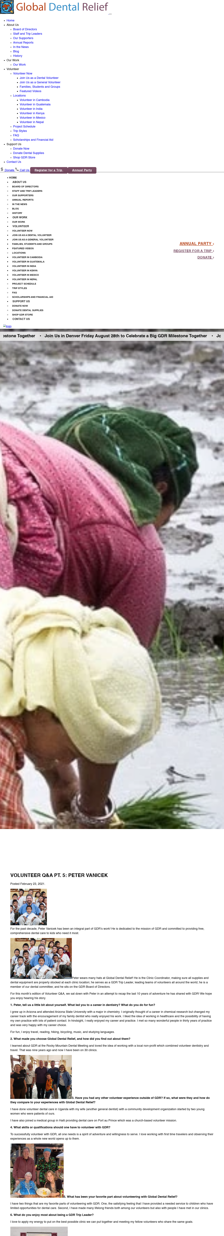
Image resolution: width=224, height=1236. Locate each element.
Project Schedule (24, 126)
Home (10, 20)
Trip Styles (20, 131)
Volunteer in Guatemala (35, 104)
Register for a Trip (49, 170)
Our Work (19, 64)
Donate (9, 170)
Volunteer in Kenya (32, 113)
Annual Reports (23, 42)
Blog (16, 51)
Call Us (24, 170)
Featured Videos (30, 91)
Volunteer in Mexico (32, 117)
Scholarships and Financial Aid (33, 139)
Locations (19, 95)
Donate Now (21, 148)
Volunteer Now (22, 73)
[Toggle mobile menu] (110, 14)
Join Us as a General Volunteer (40, 82)
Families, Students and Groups (40, 86)
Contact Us (14, 162)
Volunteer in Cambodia (35, 100)
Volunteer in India (31, 109)
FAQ (16, 135)
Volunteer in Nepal (32, 122)
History (17, 55)
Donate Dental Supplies (28, 153)
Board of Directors (25, 29)
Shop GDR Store (24, 157)
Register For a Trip (193, 251)
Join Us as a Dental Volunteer (39, 78)
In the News (21, 47)
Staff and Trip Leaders (27, 33)
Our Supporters (23, 38)
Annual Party (82, 170)
